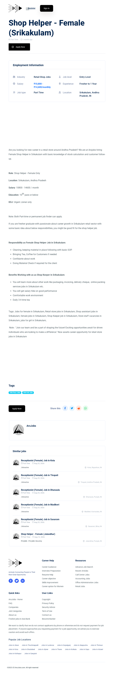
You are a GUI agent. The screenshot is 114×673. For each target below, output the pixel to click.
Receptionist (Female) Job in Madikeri (40, 504)
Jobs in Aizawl (97, 649)
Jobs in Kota (13, 649)
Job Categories (15, 611)
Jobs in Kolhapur (15, 654)
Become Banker (48, 619)
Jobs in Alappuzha (81, 645)
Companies (13, 607)
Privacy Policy (48, 603)
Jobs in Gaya (84, 649)
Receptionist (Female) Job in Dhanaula (40, 490)
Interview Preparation (51, 571)
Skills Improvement (50, 582)
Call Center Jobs (82, 575)
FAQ (10, 603)
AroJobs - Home (16, 599)
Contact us (46, 615)
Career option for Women (53, 586)
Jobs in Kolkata (70, 649)
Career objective (49, 578)
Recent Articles (81, 571)
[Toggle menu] (27, 8)
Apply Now (20, 47)
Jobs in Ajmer (43, 649)
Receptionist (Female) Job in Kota (38, 460)
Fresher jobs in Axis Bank (19, 619)
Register (31, 8)
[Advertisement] (57, 128)
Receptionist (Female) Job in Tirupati (39, 475)
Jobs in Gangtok (30, 654)
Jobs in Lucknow (47, 645)
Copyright (46, 599)
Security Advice (48, 607)
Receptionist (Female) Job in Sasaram (40, 519)
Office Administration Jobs (86, 582)
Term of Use (47, 611)
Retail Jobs (80, 586)
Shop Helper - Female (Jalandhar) (38, 534)
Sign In (46, 8)
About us (12, 615)
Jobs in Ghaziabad (28, 649)
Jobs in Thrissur (97, 645)
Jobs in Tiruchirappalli (30, 645)
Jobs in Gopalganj (64, 645)
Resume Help (47, 575)
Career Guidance (49, 567)
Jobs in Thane (56, 649)
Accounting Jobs (82, 578)
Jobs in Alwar (14, 645)
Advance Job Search (84, 567)
